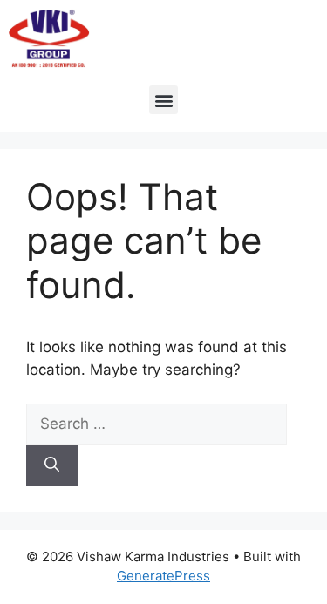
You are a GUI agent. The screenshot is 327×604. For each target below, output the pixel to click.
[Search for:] (156, 423)
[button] (163, 99)
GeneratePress (163, 575)
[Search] (52, 465)
